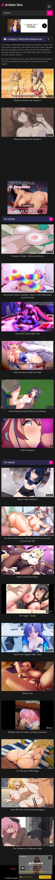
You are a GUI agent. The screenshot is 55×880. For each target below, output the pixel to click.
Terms (13, 869)
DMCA (24, 869)
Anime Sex (13, 5)
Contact (21, 872)
